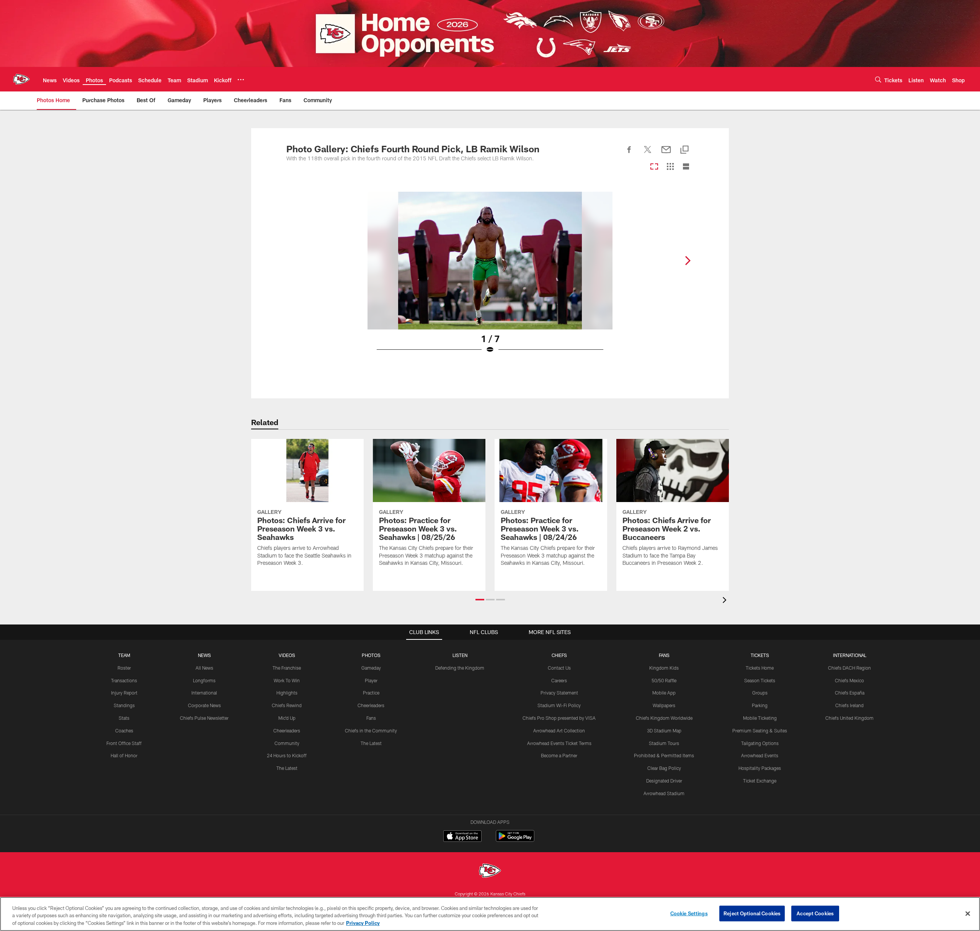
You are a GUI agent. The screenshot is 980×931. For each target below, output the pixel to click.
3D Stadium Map (664, 730)
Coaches (124, 730)
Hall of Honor (124, 755)
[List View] (686, 167)
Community (286, 743)
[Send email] (666, 154)
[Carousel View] (654, 167)
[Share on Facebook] (629, 154)
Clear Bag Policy (664, 768)
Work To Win (287, 680)
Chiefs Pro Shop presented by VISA (559, 718)
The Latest (286, 768)
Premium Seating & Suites (759, 730)
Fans (371, 718)
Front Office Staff (124, 743)
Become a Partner (559, 755)
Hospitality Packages (759, 768)
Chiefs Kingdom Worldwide (664, 718)
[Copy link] (684, 150)
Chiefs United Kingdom (849, 718)
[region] (490, 914)
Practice (371, 692)
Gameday (371, 667)
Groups (760, 692)
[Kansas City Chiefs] (490, 871)
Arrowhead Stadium (664, 793)
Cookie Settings (689, 913)
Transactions (124, 680)
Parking (760, 705)
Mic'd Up (287, 718)
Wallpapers (664, 705)
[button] (480, 599)
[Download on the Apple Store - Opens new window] (462, 836)
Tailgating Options (760, 743)
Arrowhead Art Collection (559, 730)
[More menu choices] (241, 80)
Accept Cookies (815, 913)
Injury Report (124, 692)
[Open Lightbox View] (490, 277)
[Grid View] (670, 167)
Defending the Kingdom (459, 667)
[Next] (687, 260)
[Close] (967, 913)
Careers (559, 680)
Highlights (286, 692)
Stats (124, 718)
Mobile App (664, 692)
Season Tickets (759, 680)
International (204, 692)
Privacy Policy (363, 923)
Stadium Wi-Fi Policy (559, 705)
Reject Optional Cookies (752, 913)
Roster (124, 667)
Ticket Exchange (759, 780)
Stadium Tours (664, 743)
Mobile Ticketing (760, 718)
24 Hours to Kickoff (287, 755)
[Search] (878, 79)
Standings (124, 705)
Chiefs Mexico (849, 680)
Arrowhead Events (759, 755)
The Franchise (287, 667)
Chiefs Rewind (287, 705)
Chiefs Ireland (849, 705)
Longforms (204, 680)
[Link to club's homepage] (21, 79)
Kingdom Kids (664, 667)
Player (371, 680)
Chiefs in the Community (371, 730)
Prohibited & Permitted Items (664, 755)
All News (204, 667)
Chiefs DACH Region (849, 667)
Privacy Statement (559, 692)
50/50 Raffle (664, 680)
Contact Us (559, 667)
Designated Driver (664, 780)
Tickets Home (760, 667)
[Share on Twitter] (648, 154)
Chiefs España (849, 692)
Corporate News (204, 705)
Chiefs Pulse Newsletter (204, 718)
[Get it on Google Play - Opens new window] (515, 839)
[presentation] (726, 601)
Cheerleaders (286, 730)
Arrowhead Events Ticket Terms (559, 743)
